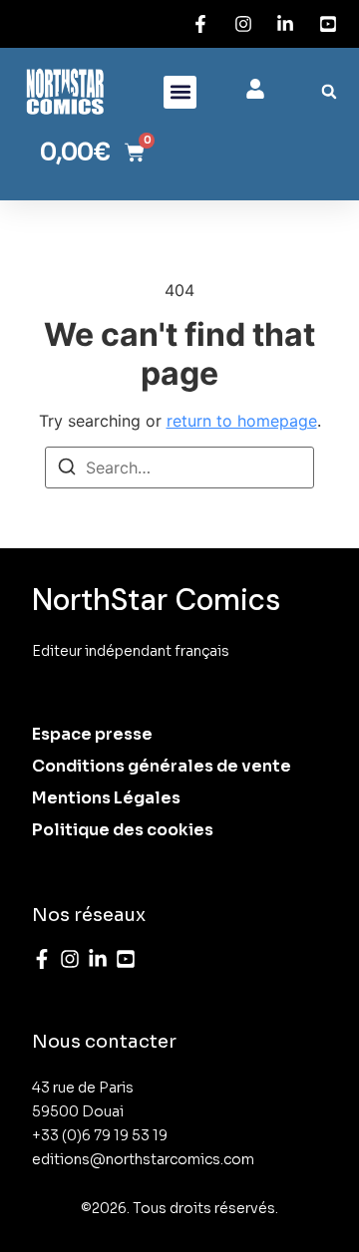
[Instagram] (70, 959)
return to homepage (242, 421)
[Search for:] (179, 467)
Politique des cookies (122, 829)
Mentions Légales (106, 797)
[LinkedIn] (98, 959)
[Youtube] (126, 959)
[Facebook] (42, 959)
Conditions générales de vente (161, 766)
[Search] (67, 469)
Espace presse (92, 734)
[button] (180, 92)
